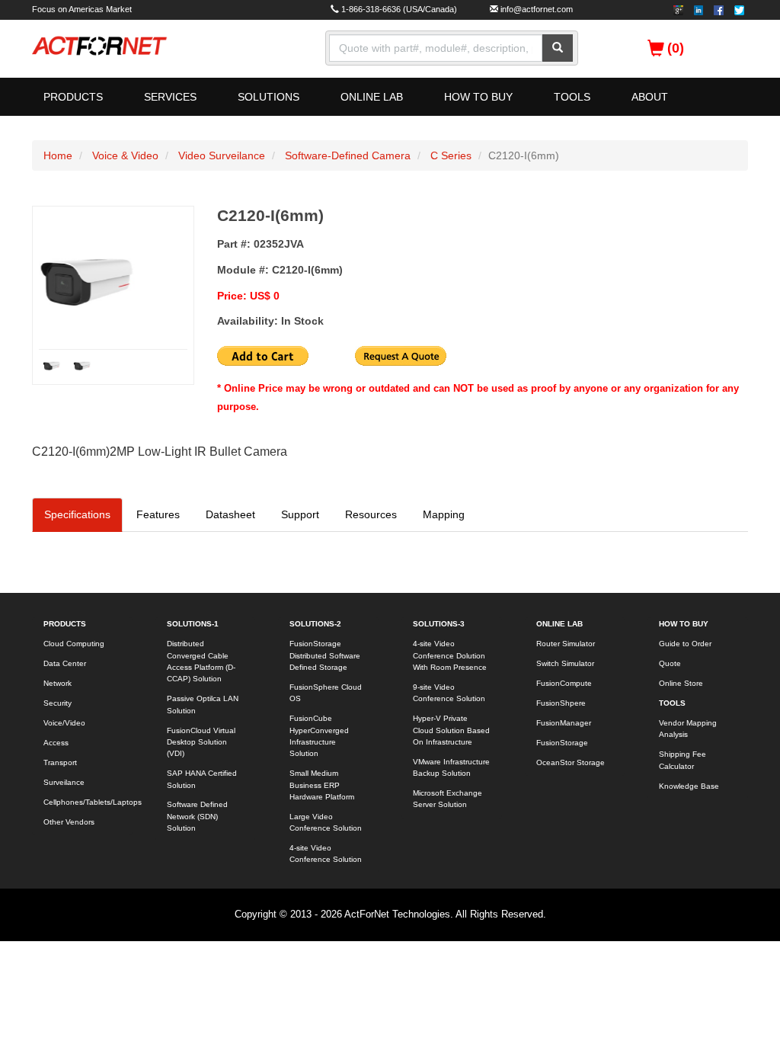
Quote (670, 663)
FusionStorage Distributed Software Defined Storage (324, 655)
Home (57, 155)
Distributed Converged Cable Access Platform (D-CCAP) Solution (201, 661)
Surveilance (64, 782)
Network (57, 683)
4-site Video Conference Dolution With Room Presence (450, 655)
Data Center (64, 663)
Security (57, 703)
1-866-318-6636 (371, 9)
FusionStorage (562, 742)
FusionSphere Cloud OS (325, 693)
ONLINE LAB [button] (371, 97)
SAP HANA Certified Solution (202, 779)
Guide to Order (685, 643)
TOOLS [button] (572, 97)
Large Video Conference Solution (325, 822)
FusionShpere (561, 703)
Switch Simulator (565, 663)
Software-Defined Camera (348, 155)
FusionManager (563, 723)
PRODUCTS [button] (73, 97)
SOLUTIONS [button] (268, 97)
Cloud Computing (73, 643)
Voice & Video (125, 155)
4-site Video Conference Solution (325, 853)
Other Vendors (68, 822)
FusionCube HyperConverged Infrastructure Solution (319, 736)
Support (300, 514)
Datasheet (230, 514)
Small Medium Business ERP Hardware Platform (321, 785)
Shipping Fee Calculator (682, 760)
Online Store (681, 683)
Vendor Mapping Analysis (688, 728)
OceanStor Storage (570, 762)
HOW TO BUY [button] (478, 97)
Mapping (444, 514)
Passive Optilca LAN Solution (202, 704)
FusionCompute (564, 683)
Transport (60, 762)
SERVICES (170, 97)
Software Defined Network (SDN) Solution (197, 816)
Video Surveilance (221, 155)
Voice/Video (64, 723)
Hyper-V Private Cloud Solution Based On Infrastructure (451, 730)
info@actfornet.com (536, 9)
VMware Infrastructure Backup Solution (451, 767)
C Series (451, 155)
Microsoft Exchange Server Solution (447, 799)
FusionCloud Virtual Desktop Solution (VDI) (201, 742)
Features (158, 514)
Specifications (77, 514)
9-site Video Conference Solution (449, 693)
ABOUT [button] (649, 97)
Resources (371, 514)
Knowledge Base (689, 786)
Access (56, 742)
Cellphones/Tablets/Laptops (88, 802)
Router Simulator (565, 643)
